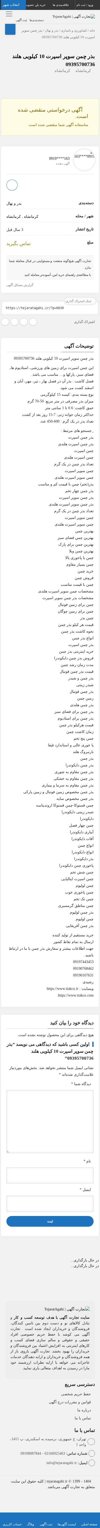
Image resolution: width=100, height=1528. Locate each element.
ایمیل (85, 1190)
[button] (50, 346)
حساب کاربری (12, 1524)
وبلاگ (30, 1524)
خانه (92, 30)
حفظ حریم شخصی (76, 1394)
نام (87, 1161)
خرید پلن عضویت (35, 4)
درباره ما (84, 1410)
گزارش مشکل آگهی (20, 285)
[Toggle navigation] (8, 13)
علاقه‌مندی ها (61, 4)
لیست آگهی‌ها (67, 1524)
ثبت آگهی (21, 20)
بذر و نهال (51, 30)
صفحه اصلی (89, 1524)
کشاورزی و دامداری (74, 30)
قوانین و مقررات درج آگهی (70, 1402)
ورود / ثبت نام (85, 4)
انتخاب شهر (11, 5)
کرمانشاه (83, 71)
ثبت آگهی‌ (46, 1524)
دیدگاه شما (81, 1084)
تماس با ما (83, 1418)
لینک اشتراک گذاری (79, 301)
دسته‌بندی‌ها (37, 20)
